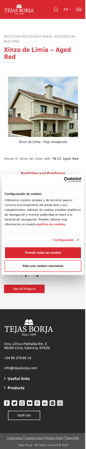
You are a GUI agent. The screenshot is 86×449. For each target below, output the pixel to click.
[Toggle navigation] (79, 9)
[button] (75, 110)
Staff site (24, 415)
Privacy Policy (55, 438)
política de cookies (52, 224)
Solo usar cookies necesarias (43, 266)
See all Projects (24, 289)
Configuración (63, 240)
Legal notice (15, 438)
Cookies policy (34, 438)
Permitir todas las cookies (43, 252)
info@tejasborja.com (20, 368)
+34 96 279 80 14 (17, 358)
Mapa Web (72, 438)
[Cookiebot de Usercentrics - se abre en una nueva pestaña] (63, 179)
